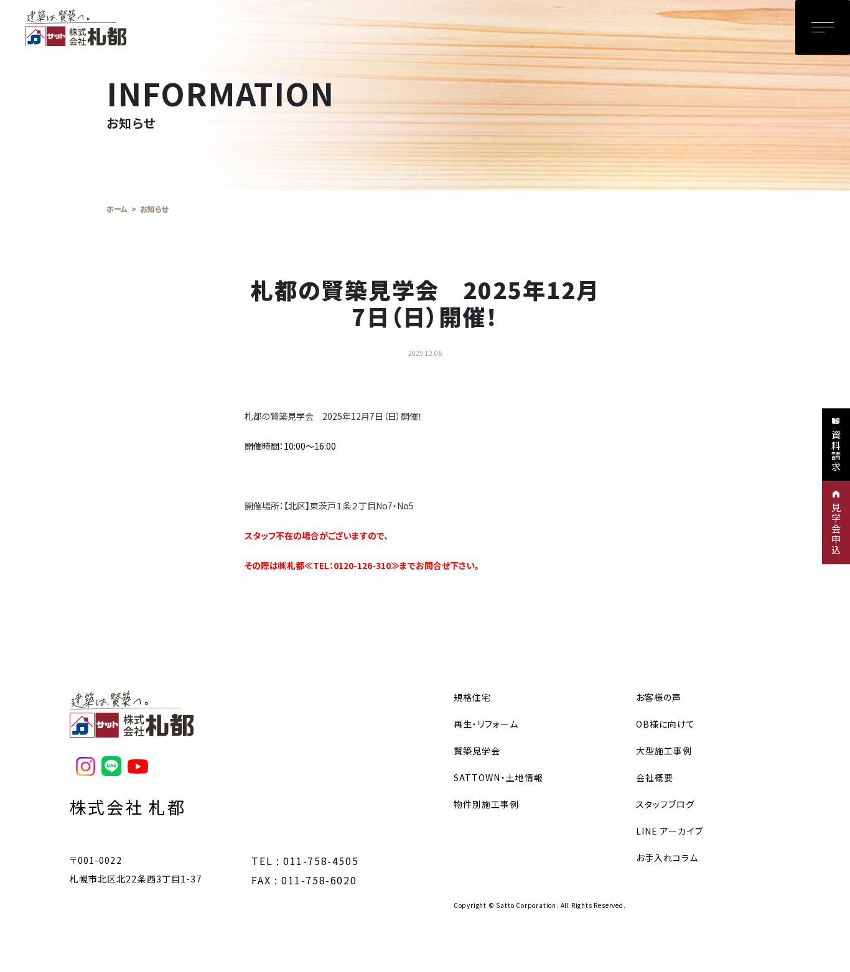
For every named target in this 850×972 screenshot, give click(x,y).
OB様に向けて (666, 724)
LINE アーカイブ (669, 831)
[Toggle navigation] (822, 27)
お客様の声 (659, 697)
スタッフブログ (665, 804)
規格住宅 (472, 697)
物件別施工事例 (487, 804)
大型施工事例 (664, 750)
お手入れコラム (667, 857)
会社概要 (654, 777)
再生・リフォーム (486, 724)
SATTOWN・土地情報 (498, 777)
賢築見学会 (477, 750)
